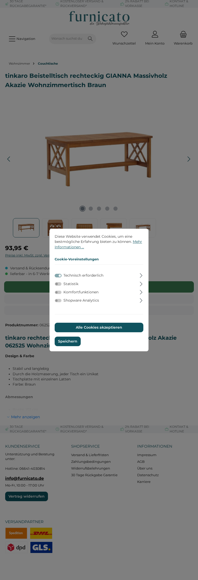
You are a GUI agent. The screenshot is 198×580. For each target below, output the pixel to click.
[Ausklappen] (141, 275)
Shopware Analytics (81, 300)
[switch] (58, 284)
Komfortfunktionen (80, 292)
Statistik (70, 284)
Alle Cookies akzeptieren (99, 328)
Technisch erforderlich (83, 276)
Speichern (67, 341)
